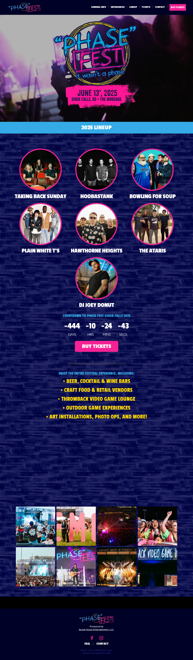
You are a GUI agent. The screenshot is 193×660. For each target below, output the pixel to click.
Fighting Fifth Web (100, 653)
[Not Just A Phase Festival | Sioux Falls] (22, 7)
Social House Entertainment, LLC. (96, 629)
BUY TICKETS (178, 7)
